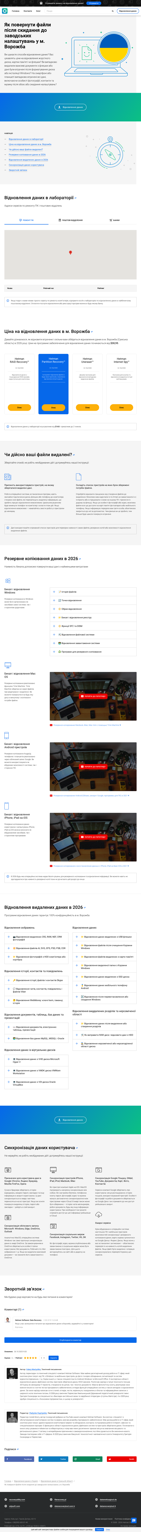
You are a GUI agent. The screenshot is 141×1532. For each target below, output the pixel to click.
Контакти (28, 11)
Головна (15, 11)
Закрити (99, 1529)
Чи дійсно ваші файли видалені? (26, 149)
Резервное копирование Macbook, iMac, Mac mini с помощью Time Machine (86, 725)
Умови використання (103, 1519)
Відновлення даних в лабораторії (26, 139)
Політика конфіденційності (126, 1519)
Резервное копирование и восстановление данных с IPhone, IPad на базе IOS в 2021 (90, 866)
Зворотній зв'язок (18, 170)
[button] (70, 253)
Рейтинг (19, 1358)
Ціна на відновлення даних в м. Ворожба (30, 144)
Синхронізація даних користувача (26, 165)
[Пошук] (113, 11)
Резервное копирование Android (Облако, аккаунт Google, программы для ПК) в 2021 (90, 795)
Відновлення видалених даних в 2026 (28, 159)
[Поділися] (17, 1449)
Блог (38, 11)
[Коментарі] (22, 1309)
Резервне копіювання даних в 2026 (27, 154)
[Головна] (4, 11)
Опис (19, 407)
